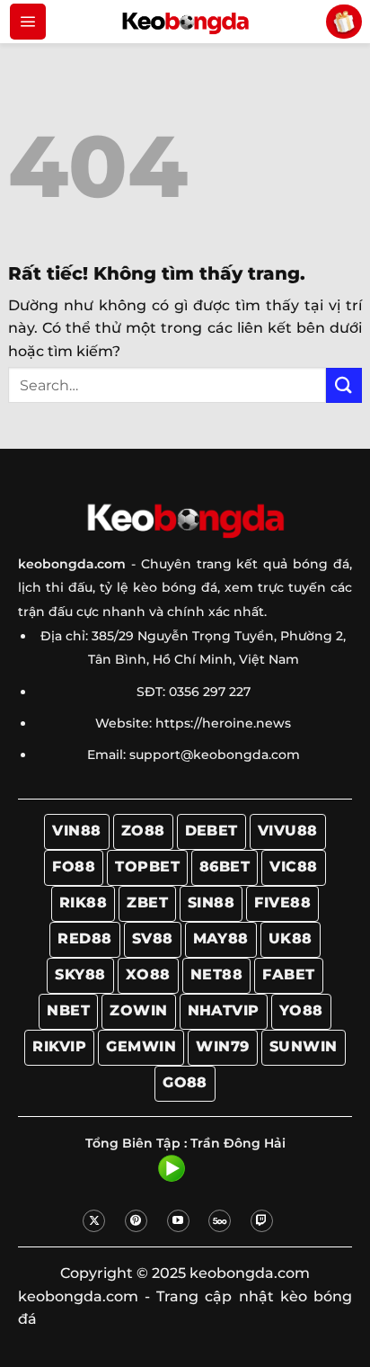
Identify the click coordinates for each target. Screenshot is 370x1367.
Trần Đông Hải (238, 1143)
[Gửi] (344, 385)
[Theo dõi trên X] (94, 1221)
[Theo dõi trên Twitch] (262, 1221)
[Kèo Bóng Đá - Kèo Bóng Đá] (185, 21)
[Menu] (28, 22)
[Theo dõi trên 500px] (219, 1221)
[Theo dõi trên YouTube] (178, 1221)
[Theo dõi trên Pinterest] (136, 1221)
